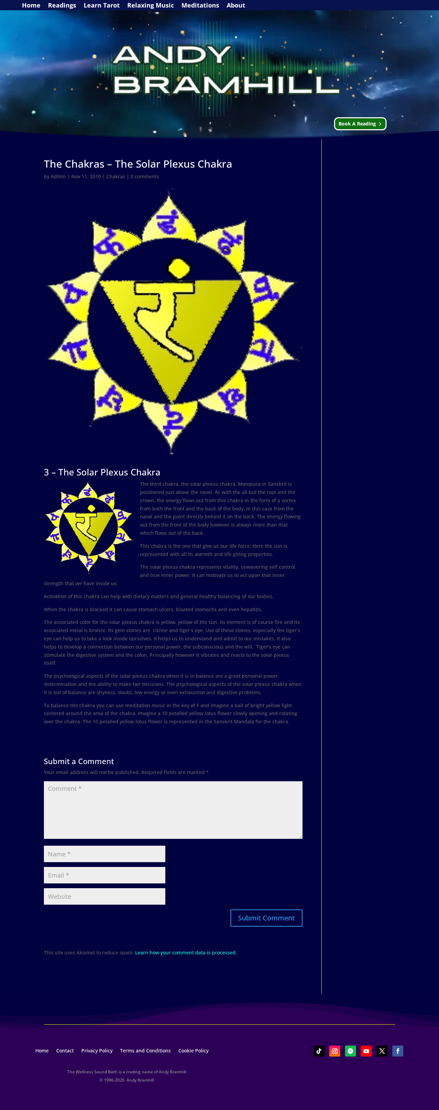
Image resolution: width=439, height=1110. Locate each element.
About (236, 6)
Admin (58, 176)
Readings (62, 6)
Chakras (115, 176)
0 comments (145, 176)
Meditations (200, 6)
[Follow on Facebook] (397, 1051)
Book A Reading (357, 123)
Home (31, 6)
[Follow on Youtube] (366, 1051)
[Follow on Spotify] (350, 1051)
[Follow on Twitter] (382, 1051)
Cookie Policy (193, 1051)
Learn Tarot (102, 6)
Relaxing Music (150, 6)
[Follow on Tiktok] (318, 1051)
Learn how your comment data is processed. (186, 952)
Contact (65, 1051)
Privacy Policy (96, 1051)
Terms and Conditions (145, 1051)
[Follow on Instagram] (334, 1051)
